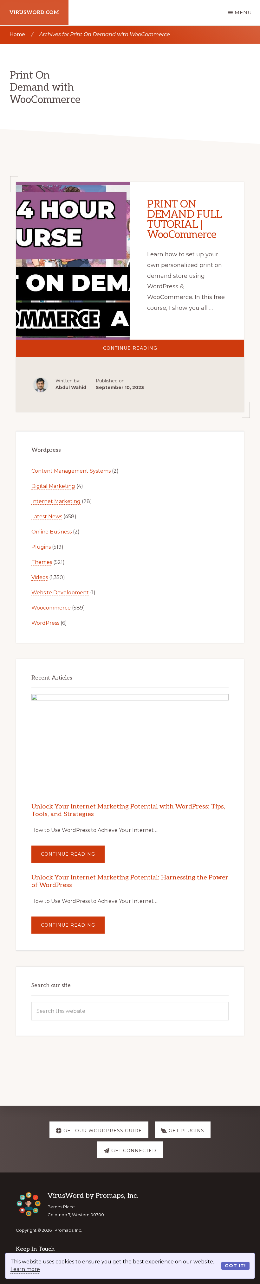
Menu (243, 13)
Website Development (60, 593)
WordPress (45, 623)
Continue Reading (152, 351)
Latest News (46, 517)
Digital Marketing (53, 486)
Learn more (25, 1269)
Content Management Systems (71, 471)
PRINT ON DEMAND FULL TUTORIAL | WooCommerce (184, 219)
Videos (39, 577)
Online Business (51, 532)
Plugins (41, 547)
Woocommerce (51, 608)
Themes (41, 562)
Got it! (235, 1265)
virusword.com (34, 13)
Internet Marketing (56, 501)
